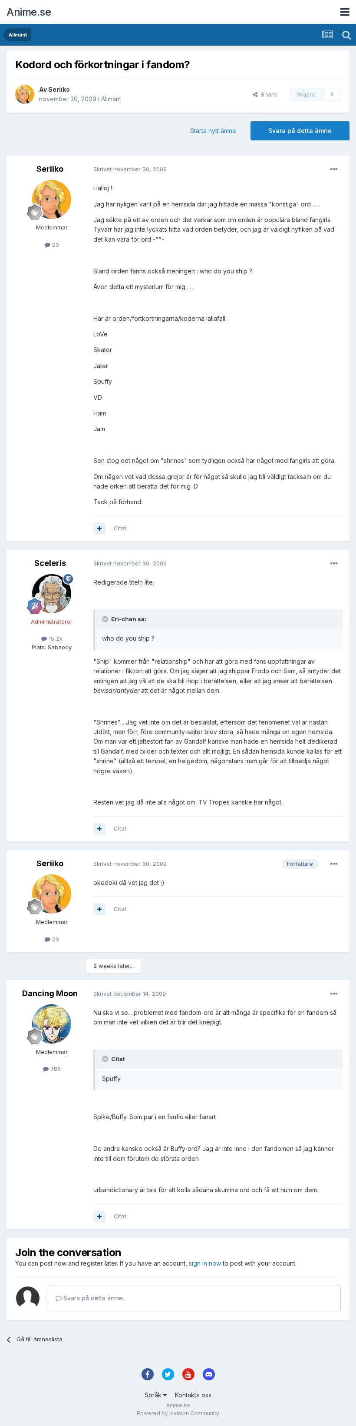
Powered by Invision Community (178, 1413)
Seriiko (59, 89)
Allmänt (111, 99)
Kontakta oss (193, 1395)
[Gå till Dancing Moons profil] (51, 1024)
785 (55, 1068)
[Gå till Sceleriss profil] (51, 593)
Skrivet (130, 169)
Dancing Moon (50, 993)
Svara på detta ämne (300, 130)
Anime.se (29, 12)
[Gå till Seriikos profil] (24, 94)
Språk (154, 1395)
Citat (120, 528)
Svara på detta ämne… (95, 1298)
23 (54, 244)
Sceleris (50, 563)
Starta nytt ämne (213, 130)
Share (267, 94)
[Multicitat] (99, 528)
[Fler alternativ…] (334, 169)
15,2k (55, 638)
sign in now (205, 1263)
